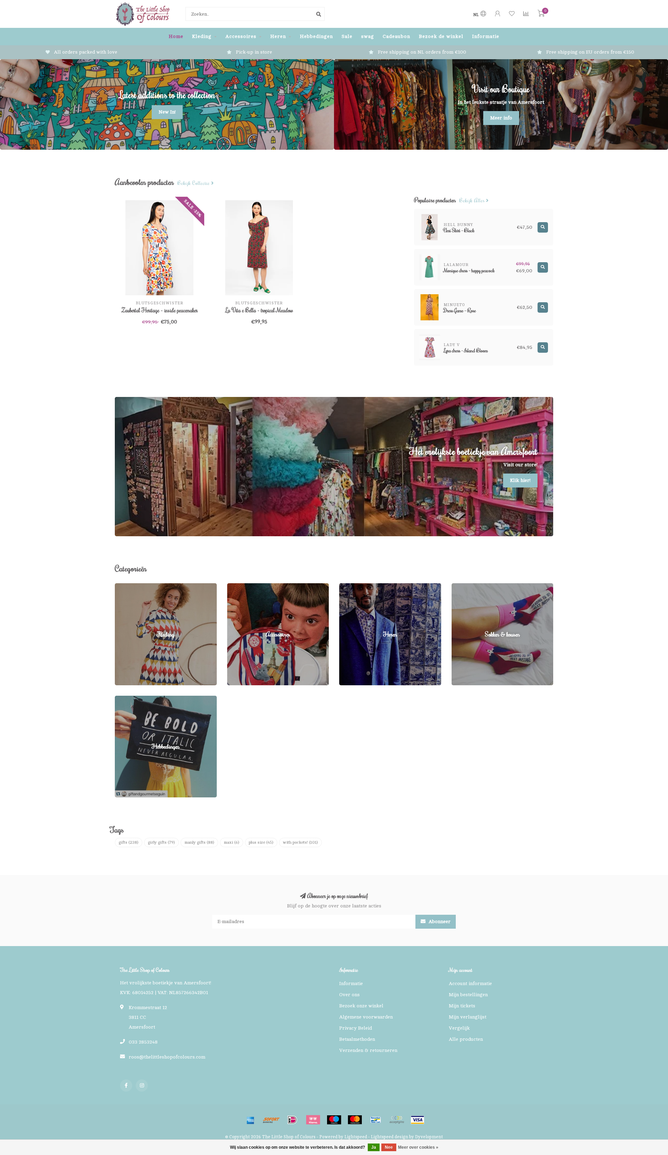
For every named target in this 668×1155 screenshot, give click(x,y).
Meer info (501, 117)
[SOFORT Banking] (271, 1120)
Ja (373, 1147)
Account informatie (470, 983)
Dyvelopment (429, 1136)
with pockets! (300, 842)
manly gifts (199, 842)
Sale (347, 36)
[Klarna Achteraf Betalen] (313, 1120)
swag (367, 36)
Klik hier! (520, 480)
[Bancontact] (375, 1120)
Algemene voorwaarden (366, 1017)
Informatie (485, 36)
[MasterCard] (355, 1120)
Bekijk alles (472, 200)
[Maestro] (334, 1120)
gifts (128, 842)
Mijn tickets (462, 1005)
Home (176, 36)
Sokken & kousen (471, 586)
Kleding (202, 36)
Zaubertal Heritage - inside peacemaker (159, 310)
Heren (278, 36)
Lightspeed (355, 1136)
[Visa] (417, 1120)
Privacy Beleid (355, 1028)
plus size (261, 842)
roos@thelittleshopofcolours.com (167, 1057)
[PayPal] (396, 1120)
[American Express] (250, 1120)
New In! (167, 112)
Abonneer (439, 921)
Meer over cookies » (418, 1147)
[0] (541, 15)
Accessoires (240, 36)
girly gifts (161, 842)
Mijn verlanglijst (467, 1017)
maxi (231, 842)
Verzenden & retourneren (368, 1050)
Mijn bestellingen (468, 994)
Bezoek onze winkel (361, 1005)
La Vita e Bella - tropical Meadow (259, 310)
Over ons (349, 994)
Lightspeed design (389, 1136)
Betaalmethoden (357, 1039)
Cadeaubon (396, 36)
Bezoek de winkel (441, 36)
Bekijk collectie (194, 183)
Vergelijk (459, 1028)
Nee (389, 1147)
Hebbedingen (316, 36)
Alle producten (466, 1039)
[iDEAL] (292, 1120)
